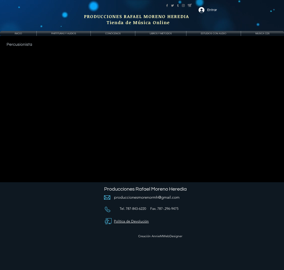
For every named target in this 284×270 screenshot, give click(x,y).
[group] (142, 55)
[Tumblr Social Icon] (178, 5)
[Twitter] (172, 5)
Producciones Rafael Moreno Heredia (145, 189)
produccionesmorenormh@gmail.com (146, 197)
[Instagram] (183, 5)
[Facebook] (167, 5)
